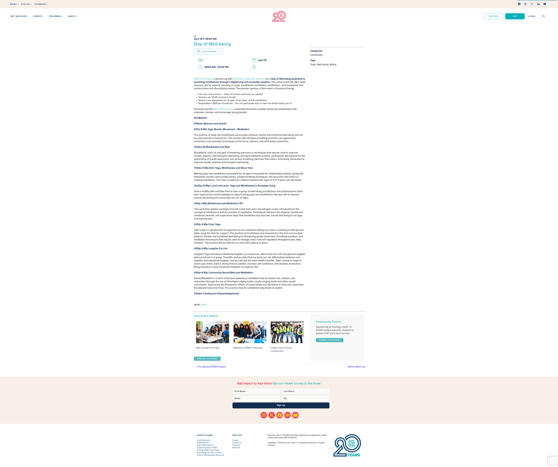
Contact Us (236, 443)
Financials (236, 445)
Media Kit (236, 448)
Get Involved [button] (18, 16)
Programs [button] (55, 16)
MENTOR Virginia (203, 79)
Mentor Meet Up (357, 367)
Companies (40, 4)
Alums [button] (13, 4)
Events (38, 16)
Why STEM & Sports (205, 445)
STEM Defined (203, 443)
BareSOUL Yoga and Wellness (249, 79)
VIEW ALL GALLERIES (207, 359)
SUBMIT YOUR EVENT (329, 340)
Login (531, 16)
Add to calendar (209, 51)
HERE (204, 305)
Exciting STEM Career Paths (208, 450)
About (72, 16)
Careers (235, 440)
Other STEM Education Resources (210, 455)
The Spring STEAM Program (211, 367)
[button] (519, 4)
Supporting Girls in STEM (207, 448)
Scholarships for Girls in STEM (209, 453)
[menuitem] (14, 4)
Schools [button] (25, 4)
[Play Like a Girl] (279, 16)
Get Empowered (203, 440)
